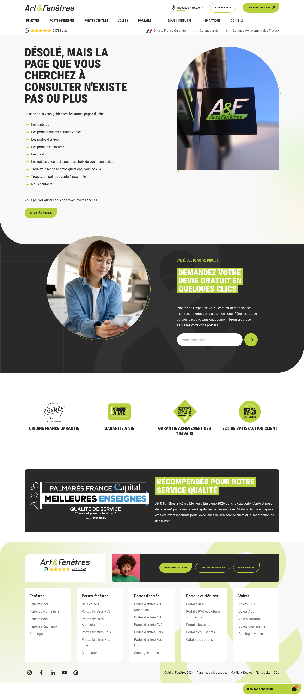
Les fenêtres (40, 125)
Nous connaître (180, 20)
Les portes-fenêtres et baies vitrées (56, 132)
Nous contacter (42, 184)
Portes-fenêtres (61, 20)
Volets (123, 20)
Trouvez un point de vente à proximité (58, 177)
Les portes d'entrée (45, 139)
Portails (144, 20)
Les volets (38, 154)
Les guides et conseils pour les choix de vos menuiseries (72, 162)
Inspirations (211, 20)
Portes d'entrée (96, 20)
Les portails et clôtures (47, 147)
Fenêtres (32, 20)
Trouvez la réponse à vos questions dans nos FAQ (67, 169)
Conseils (237, 20)
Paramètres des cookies (212, 672)
